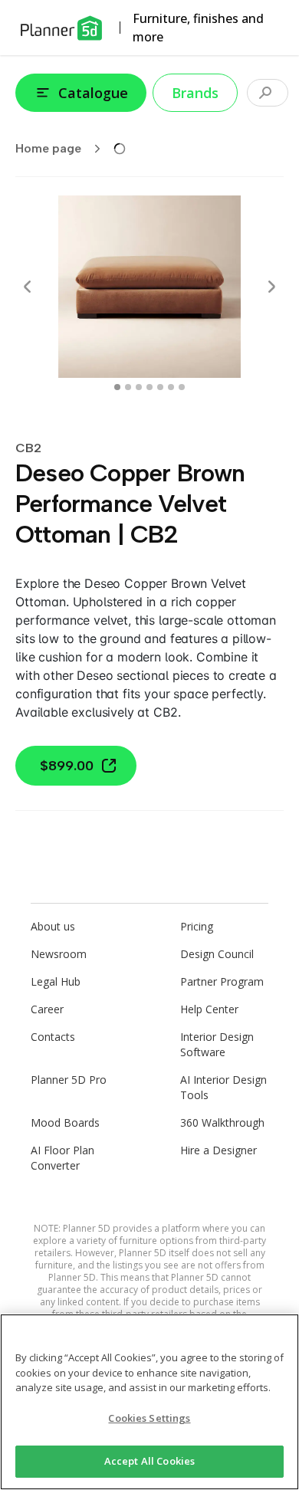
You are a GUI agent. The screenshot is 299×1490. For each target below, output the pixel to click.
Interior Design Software (217, 1044)
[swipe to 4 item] (160, 387)
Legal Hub (55, 981)
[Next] (271, 286)
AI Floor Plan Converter (62, 1158)
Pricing (196, 926)
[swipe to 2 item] (139, 387)
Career (47, 1009)
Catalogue (93, 93)
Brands (195, 93)
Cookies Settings (149, 1418)
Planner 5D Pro (69, 1079)
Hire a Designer (218, 1150)
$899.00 (67, 765)
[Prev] (27, 286)
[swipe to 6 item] (182, 387)
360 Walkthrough (222, 1122)
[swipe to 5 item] (171, 387)
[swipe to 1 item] (128, 387)
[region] (149, 1402)
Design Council (217, 954)
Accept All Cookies (149, 1461)
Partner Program (222, 981)
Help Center (209, 1009)
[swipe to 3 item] (149, 387)
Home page (48, 148)
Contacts (53, 1036)
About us (53, 926)
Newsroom (59, 954)
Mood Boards (65, 1122)
